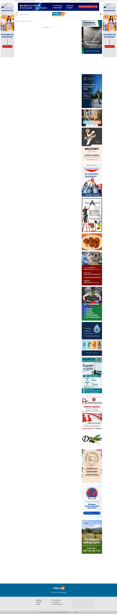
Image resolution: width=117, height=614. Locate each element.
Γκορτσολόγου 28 (57, 600)
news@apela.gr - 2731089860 (28, 1)
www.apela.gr (49, 612)
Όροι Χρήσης (55, 612)
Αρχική (16, 21)
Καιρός (38, 604)
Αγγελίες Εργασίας (24, 14)
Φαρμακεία (39, 600)
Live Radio (38, 602)
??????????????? (30, 21)
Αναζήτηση (22, 21)
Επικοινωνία (18, 1)
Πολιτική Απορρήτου (64, 612)
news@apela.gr (56, 602)
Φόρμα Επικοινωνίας (58, 604)
